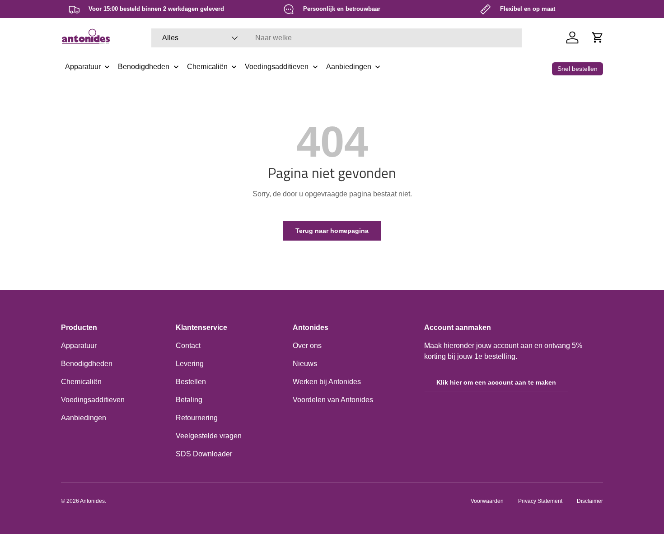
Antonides (92, 501)
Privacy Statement (540, 501)
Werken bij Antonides (327, 381)
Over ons (307, 345)
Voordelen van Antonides (333, 400)
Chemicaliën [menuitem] (207, 66)
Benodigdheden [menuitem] (143, 66)
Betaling (189, 400)
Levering (190, 363)
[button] (598, 37)
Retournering (197, 418)
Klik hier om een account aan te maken (496, 382)
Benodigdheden (86, 363)
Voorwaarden (487, 501)
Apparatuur (79, 345)
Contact (188, 345)
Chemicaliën (81, 381)
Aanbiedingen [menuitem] (348, 66)
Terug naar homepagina (332, 230)
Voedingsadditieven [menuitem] (277, 66)
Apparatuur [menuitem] (83, 66)
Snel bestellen (577, 68)
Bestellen (191, 381)
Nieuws (305, 363)
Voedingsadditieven (93, 400)
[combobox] (336, 37)
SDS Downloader (204, 454)
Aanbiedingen (83, 418)
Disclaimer (590, 501)
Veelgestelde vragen (209, 436)
